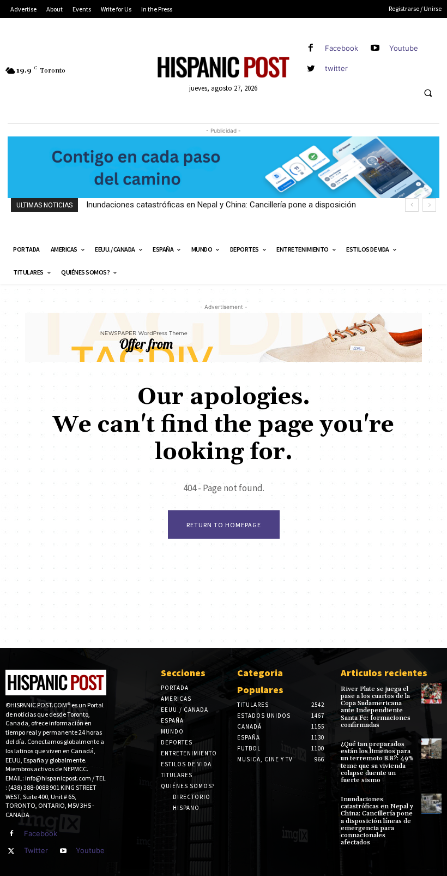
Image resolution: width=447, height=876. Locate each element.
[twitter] (311, 68)
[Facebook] (311, 48)
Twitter (36, 850)
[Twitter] (11, 851)
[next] (429, 205)
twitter (336, 68)
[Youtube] (375, 48)
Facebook (341, 48)
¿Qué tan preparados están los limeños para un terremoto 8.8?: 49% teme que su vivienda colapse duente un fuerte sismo (377, 762)
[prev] (412, 205)
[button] (428, 93)
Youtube (403, 48)
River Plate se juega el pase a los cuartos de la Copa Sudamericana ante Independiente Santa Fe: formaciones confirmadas (375, 707)
